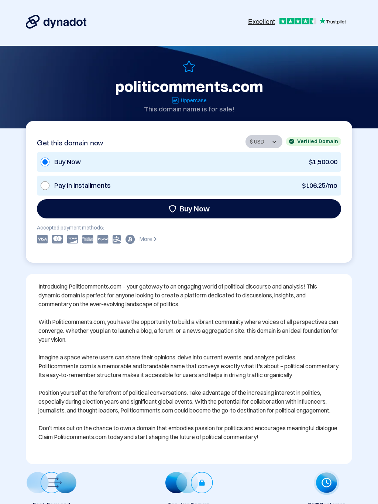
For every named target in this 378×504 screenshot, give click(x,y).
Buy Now (195, 208)
